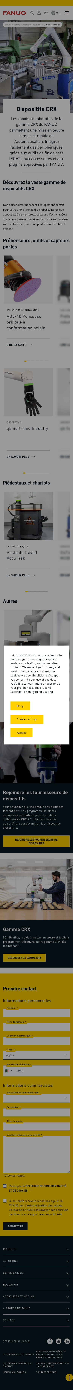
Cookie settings (27, 719)
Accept (21, 732)
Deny (20, 706)
